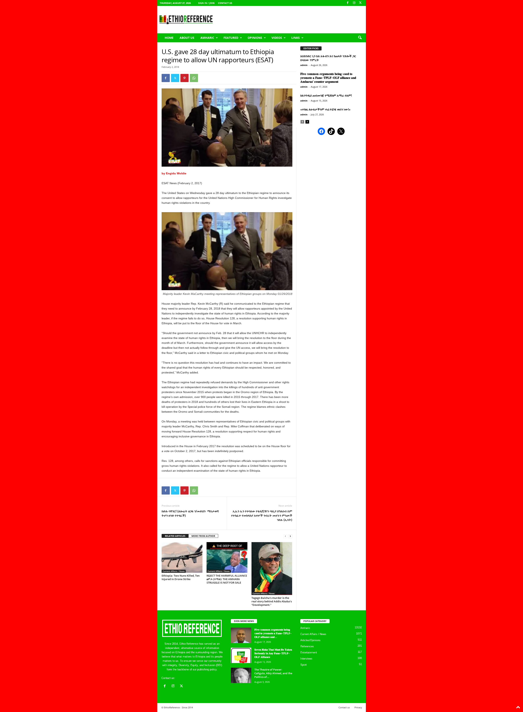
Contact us (225, 2)
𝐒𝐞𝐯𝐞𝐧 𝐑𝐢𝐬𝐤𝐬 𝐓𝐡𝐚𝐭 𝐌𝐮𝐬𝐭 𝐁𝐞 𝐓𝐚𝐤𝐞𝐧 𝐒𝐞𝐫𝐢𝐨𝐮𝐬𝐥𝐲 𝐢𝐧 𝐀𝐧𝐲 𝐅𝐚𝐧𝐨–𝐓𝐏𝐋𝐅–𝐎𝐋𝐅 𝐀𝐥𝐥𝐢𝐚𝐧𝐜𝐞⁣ (273, 653)
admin (303, 65)
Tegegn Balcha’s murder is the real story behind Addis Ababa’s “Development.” (271, 601)
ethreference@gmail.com (191, 678)
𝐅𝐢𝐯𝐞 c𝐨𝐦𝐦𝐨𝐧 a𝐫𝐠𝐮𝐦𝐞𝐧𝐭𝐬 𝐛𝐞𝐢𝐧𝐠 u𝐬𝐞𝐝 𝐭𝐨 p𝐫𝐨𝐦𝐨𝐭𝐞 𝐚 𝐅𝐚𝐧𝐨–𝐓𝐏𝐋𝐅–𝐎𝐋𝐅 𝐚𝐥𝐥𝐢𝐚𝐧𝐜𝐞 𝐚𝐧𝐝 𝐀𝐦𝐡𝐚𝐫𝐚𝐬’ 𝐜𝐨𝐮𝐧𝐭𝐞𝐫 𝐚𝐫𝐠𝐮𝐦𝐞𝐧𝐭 (328, 78)
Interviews (306, 658)
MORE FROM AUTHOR (203, 535)
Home (169, 38)
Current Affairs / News (174, 571)
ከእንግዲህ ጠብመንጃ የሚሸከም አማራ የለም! (326, 95)
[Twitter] (175, 78)
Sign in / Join (206, 2)
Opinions (255, 38)
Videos (277, 38)
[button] (359, 37)
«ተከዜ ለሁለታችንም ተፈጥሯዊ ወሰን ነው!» (325, 109)
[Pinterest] (184, 78)
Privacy (358, 707)
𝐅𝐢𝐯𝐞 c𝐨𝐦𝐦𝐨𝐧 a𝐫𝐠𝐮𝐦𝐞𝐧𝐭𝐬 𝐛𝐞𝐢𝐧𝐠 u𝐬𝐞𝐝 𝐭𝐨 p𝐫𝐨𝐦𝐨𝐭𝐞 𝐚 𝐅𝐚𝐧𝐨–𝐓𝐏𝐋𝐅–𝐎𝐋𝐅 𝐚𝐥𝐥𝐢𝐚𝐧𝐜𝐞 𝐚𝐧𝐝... (273, 633)
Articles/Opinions (310, 640)
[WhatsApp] (194, 78)
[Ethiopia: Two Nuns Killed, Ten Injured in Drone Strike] (182, 557)
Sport (303, 664)
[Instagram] (354, 3)
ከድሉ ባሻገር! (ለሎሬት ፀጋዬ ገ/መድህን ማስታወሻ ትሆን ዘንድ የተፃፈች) (190, 513)
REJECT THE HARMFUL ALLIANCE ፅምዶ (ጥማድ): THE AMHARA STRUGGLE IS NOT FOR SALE (227, 579)
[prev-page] (285, 536)
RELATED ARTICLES (175, 535)
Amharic (207, 38)
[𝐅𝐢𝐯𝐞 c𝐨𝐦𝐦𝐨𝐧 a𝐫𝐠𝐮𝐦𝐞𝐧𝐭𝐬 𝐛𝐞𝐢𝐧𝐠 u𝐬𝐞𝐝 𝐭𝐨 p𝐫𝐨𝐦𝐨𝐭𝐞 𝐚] (241, 635)
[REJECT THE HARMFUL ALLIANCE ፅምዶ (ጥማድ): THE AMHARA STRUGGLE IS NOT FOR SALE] (227, 557)
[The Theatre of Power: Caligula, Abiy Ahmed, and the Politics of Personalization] (241, 675)
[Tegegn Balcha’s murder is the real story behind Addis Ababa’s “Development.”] (271, 568)
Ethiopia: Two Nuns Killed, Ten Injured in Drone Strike (181, 577)
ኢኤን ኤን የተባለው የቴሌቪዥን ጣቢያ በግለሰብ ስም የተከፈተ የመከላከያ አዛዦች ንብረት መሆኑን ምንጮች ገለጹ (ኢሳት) (261, 515)
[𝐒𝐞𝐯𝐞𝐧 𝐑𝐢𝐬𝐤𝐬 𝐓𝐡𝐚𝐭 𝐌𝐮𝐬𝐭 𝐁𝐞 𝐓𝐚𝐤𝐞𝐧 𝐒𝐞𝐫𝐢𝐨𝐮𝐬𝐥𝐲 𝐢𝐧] (241, 655)
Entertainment (308, 652)
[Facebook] (347, 3)
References (307, 646)
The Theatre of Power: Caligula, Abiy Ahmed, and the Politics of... (273, 673)
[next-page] (290, 536)
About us (187, 38)
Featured (231, 38)
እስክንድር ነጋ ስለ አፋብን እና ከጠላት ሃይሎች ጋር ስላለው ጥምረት (328, 58)
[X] (360, 3)
